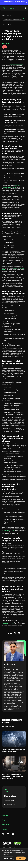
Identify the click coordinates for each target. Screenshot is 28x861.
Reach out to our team (8, 623)
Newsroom (5, 824)
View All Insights (8, 727)
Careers (4, 829)
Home (3, 15)
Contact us (10, 796)
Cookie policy (8, 858)
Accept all (21, 858)
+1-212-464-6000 (9, 804)
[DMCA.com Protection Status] (17, 843)
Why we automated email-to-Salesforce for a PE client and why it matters (12, 776)
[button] (4, 46)
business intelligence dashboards (11, 186)
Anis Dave (9, 664)
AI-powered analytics (8, 530)
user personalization (14, 573)
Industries (5, 815)
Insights (9, 15)
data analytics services (16, 64)
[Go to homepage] (8, 8)
